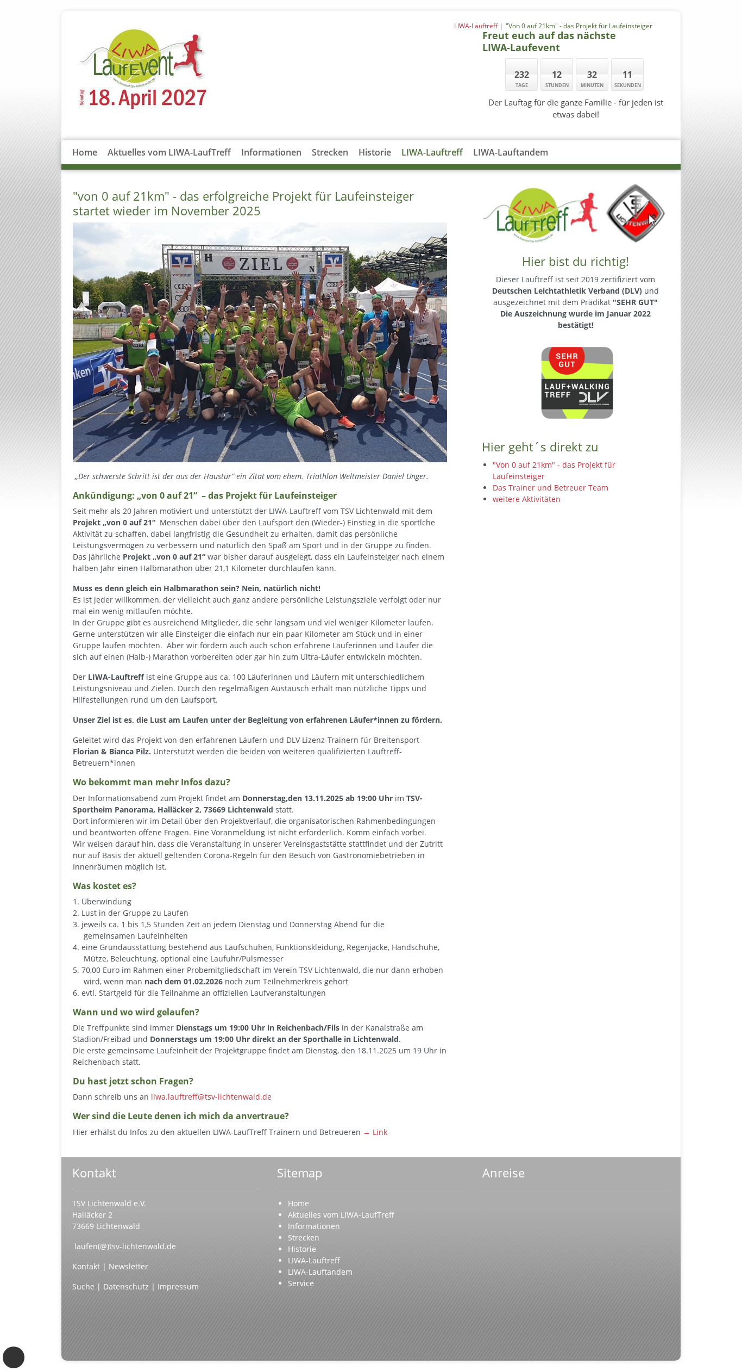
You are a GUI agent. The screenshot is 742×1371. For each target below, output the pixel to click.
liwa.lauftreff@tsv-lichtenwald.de (211, 1096)
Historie (375, 152)
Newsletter (128, 1266)
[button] (271, 165)
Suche (84, 1286)
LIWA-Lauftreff (432, 152)
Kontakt (87, 1266)
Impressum (178, 1286)
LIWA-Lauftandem (510, 152)
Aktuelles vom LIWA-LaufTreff (169, 152)
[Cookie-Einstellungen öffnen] (13, 1357)
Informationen (271, 152)
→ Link (375, 1132)
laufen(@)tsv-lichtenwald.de (125, 1246)
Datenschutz (126, 1286)
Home (84, 152)
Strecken (330, 152)
